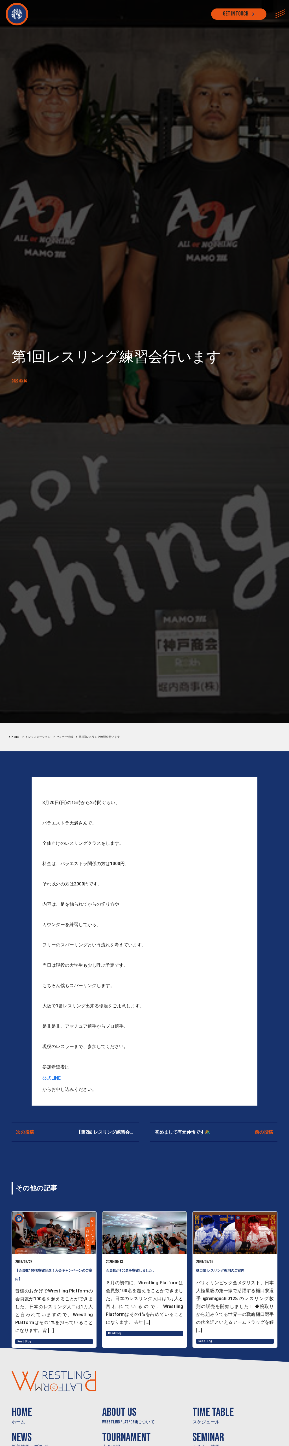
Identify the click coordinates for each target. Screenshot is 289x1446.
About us (128, 1415)
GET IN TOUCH (235, 13)
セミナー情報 (64, 736)
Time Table (213, 1415)
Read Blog (24, 1341)
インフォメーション (38, 736)
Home (15, 736)
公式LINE (51, 1078)
